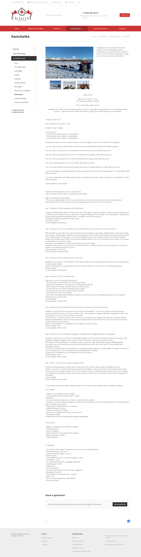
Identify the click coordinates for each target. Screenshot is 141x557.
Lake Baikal (18, 71)
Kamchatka (18, 94)
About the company (35, 29)
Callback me (125, 15)
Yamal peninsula (19, 83)
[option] (55, 85)
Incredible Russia (114, 36)
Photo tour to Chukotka (22, 91)
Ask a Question (120, 504)
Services (56, 29)
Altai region (18, 87)
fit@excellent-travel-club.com (39, 2)
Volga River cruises (78, 548)
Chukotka (17, 79)
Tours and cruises (100, 29)
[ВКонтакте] (128, 521)
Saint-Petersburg (19, 54)
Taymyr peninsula (20, 98)
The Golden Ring (19, 67)
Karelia (16, 75)
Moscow (16, 49)
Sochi (16, 63)
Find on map (57, 2)
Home (17, 29)
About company (47, 538)
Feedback (71, 2)
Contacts (122, 29)
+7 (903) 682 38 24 (18, 2)
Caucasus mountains (21, 102)
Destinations (76, 29)
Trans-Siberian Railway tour (81, 551)
